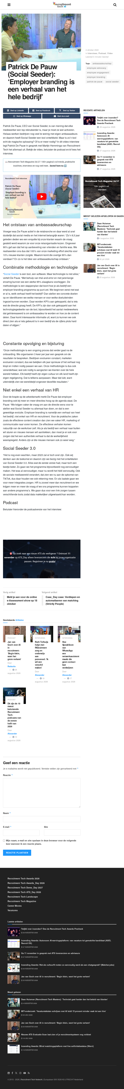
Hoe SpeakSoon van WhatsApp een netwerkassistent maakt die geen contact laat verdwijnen (70, 654)
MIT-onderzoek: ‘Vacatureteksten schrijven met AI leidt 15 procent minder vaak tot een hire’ (108, 250)
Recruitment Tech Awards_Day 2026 (26, 882)
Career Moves (15, 905)
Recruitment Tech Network (31, 1079)
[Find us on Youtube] (24, 1073)
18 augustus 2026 (30, 1050)
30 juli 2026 (104, 259)
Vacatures (13, 910)
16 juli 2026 (28, 1038)
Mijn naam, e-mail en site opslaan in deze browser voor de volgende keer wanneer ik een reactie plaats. (41, 842)
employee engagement (98, 72)
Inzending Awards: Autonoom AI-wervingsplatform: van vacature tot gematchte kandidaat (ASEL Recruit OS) (108, 140)
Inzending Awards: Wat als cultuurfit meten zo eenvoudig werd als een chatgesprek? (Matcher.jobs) (67, 964)
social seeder (112, 81)
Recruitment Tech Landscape (23, 896)
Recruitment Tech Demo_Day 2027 (25, 887)
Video (110, 53)
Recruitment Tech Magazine (22, 901)
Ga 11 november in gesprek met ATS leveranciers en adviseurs (106, 161)
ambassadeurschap (102, 63)
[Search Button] (114, 4)
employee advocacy (96, 68)
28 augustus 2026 (30, 933)
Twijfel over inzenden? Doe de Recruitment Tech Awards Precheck (109, 120)
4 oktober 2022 (92, 49)
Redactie (12, 666)
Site (46, 826)
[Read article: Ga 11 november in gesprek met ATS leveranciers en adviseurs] (89, 159)
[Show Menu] (9, 4)
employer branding (96, 77)
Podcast (102, 53)
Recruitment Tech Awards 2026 (23, 878)
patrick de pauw (94, 81)
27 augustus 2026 (30, 947)
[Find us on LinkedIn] (9, 1073)
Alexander (39, 674)
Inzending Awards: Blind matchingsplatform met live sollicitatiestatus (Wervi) (57, 1046)
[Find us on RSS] (29, 1073)
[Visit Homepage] (62, 5)
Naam (7, 813)
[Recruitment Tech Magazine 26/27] (102, 191)
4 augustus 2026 (106, 238)
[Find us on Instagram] (20, 1073)
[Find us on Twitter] (16, 1073)
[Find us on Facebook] (12, 1073)
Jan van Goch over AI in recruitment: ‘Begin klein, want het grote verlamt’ (14, 650)
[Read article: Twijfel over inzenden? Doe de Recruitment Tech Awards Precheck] (89, 120)
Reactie (8, 775)
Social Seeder (11, 274)
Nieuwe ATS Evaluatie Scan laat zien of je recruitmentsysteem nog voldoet (56, 1034)
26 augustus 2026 (30, 969)
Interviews (92, 53)
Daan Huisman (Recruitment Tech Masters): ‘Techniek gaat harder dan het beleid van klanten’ (108, 229)
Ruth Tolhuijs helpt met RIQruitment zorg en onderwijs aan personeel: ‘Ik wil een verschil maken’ (41, 654)
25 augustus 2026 (107, 277)
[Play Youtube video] (41, 196)
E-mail (7, 826)
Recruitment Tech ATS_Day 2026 (24, 892)
